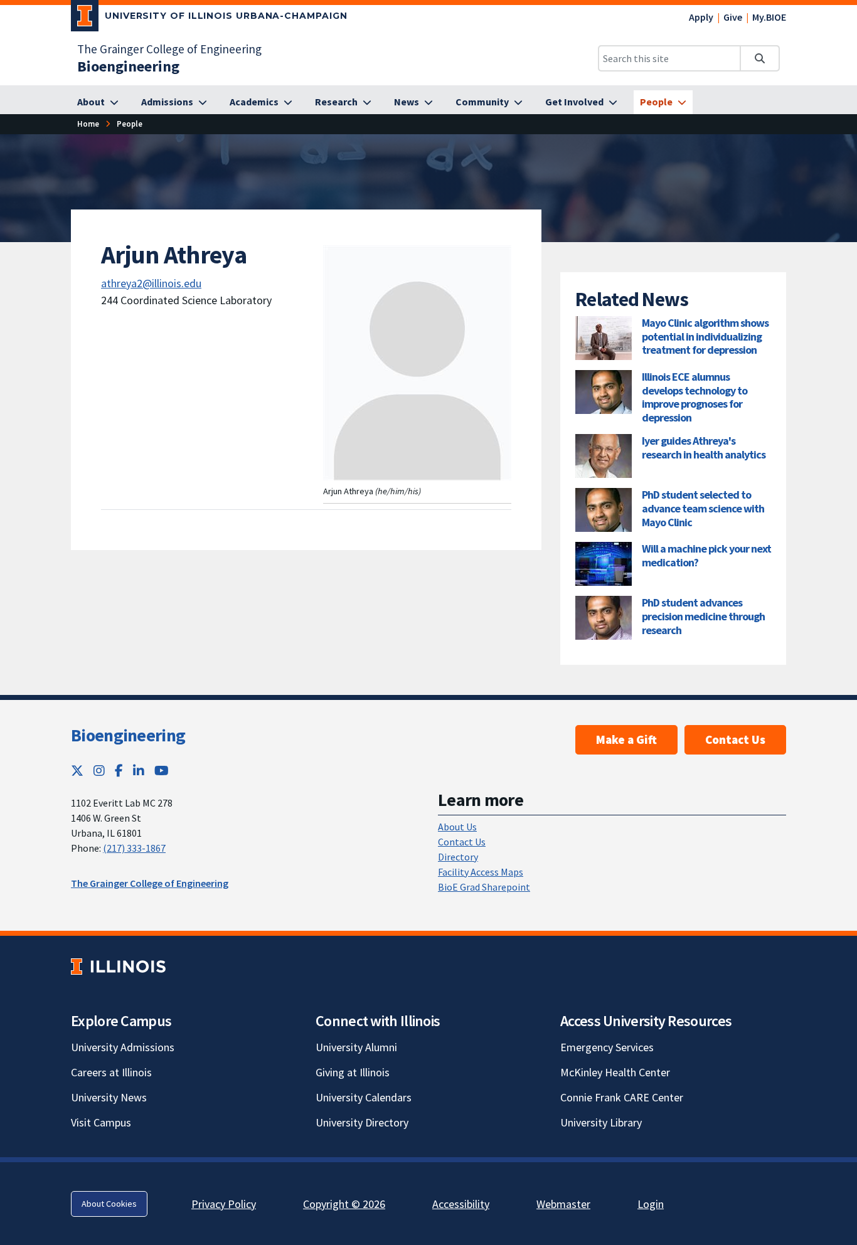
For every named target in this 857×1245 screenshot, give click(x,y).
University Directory (362, 1122)
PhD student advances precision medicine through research (703, 616)
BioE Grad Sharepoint (484, 887)
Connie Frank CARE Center (621, 1097)
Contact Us (735, 739)
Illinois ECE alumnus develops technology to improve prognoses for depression (694, 397)
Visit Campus (101, 1122)
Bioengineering (128, 735)
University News (109, 1097)
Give (732, 17)
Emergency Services (607, 1047)
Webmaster (563, 1204)
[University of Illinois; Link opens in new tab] (118, 966)
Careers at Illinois (111, 1072)
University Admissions (122, 1047)
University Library (601, 1122)
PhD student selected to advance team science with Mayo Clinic (703, 508)
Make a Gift (626, 739)
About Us (457, 826)
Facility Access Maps (480, 872)
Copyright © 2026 (344, 1204)
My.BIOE (769, 17)
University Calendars (364, 1097)
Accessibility (460, 1204)
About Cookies (109, 1203)
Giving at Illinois (353, 1072)
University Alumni (356, 1047)
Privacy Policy (223, 1204)
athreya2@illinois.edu (151, 283)
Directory (458, 856)
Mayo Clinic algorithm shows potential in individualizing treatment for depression (705, 336)
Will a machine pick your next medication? (706, 555)
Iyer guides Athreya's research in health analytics (703, 447)
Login (650, 1204)
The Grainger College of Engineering (169, 48)
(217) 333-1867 (134, 848)
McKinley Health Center (615, 1072)
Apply (701, 17)
